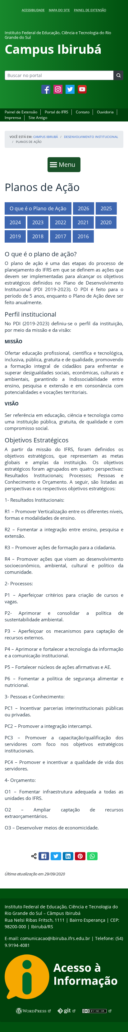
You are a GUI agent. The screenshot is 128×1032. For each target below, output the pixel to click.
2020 (106, 222)
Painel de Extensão (90, 10)
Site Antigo (38, 117)
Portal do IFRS (56, 112)
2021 (83, 222)
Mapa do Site (59, 10)
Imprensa (13, 117)
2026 (83, 208)
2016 (83, 236)
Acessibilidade (33, 10)
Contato (82, 112)
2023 (37, 222)
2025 (106, 208)
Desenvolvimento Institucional (91, 137)
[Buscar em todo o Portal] (118, 75)
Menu (68, 164)
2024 (15, 222)
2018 (37, 236)
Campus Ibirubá (45, 137)
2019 (15, 236)
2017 (60, 236)
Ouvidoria (105, 112)
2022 (60, 222)
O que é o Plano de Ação (38, 208)
